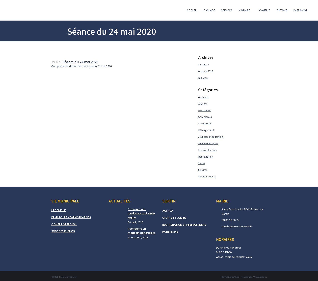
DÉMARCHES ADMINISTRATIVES (71, 217)
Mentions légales (230, 277)
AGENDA (167, 211)
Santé (201, 163)
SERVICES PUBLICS (63, 231)
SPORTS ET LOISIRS (174, 218)
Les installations (207, 150)
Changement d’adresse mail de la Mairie (141, 213)
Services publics (207, 176)
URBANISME (58, 210)
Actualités (203, 97)
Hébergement (206, 130)
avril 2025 (203, 64)
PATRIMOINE (170, 232)
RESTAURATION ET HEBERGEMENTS (184, 225)
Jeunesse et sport (208, 143)
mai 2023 (203, 77)
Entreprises (204, 123)
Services (202, 169)
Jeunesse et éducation (210, 136)
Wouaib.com (260, 277)
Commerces (205, 116)
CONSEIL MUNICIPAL (64, 224)
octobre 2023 (205, 71)
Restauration (205, 156)
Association (204, 110)
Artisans (203, 103)
